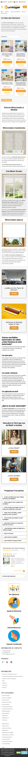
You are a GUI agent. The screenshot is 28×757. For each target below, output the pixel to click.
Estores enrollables (6, 697)
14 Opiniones (7, 94)
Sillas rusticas (5, 723)
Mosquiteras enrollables (8, 732)
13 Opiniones (21, 95)
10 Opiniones (7, 66)
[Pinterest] (7, 662)
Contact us (4, 685)
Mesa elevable (5, 713)
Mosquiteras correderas (8, 734)
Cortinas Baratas (6, 743)
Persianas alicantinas (7, 706)
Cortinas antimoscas (7, 737)
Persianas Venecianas (7, 708)
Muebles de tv (5, 717)
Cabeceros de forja (6, 728)
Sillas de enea (5, 726)
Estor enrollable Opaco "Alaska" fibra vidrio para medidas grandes (20, 84)
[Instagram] (11, 662)
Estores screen (5, 700)
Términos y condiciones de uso (9, 674)
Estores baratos (6, 695)
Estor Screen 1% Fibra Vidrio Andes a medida (7, 83)
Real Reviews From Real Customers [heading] (14, 548)
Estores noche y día (6, 702)
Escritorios (4, 720)
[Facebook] (2, 662)
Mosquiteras (5, 730)
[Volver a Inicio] (1, 12)
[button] (22, 550)
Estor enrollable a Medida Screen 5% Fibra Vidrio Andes (20, 55)
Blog (3, 747)
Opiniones (4, 683)
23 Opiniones (21, 66)
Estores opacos (5, 704)
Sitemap (4, 687)
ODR (3, 680)
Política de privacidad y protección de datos (12, 676)
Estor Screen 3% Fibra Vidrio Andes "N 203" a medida (7, 55)
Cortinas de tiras (6, 739)
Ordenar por (4, 36)
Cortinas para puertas (7, 741)
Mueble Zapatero (6, 711)
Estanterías (5, 715)
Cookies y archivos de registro (9, 678)
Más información (24, 752)
